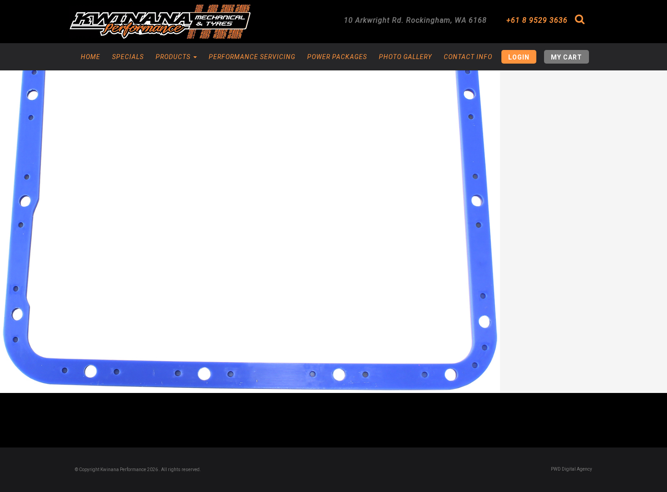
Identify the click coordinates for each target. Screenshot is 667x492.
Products (174, 56)
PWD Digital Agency (571, 469)
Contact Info (468, 56)
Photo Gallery (405, 56)
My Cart (566, 57)
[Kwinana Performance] (159, 21)
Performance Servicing (252, 56)
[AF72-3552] (250, 196)
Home (90, 56)
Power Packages (337, 56)
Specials (128, 56)
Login (519, 57)
